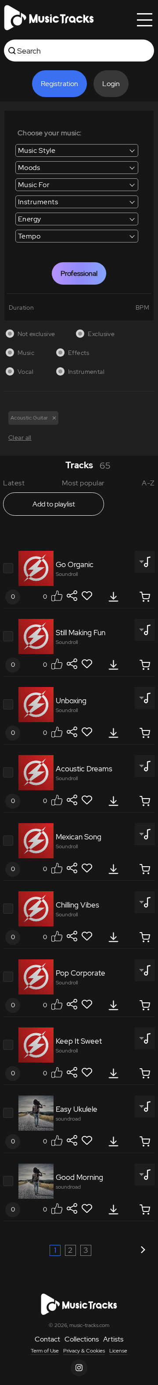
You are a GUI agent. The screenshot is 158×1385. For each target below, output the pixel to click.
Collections (82, 1339)
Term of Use (45, 1350)
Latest (14, 483)
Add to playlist (53, 504)
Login (111, 83)
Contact (47, 1339)
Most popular (83, 483)
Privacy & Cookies (84, 1350)
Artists (113, 1339)
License (118, 1350)
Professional (79, 273)
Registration (59, 83)
